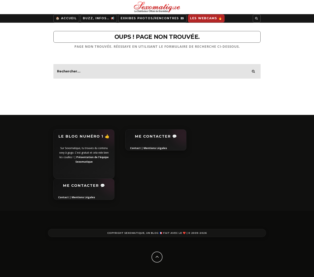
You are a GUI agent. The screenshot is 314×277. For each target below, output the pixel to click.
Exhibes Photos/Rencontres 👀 (152, 18)
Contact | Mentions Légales (76, 197)
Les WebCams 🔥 (206, 18)
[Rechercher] (257, 18)
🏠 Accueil (66, 18)
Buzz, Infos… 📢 (99, 18)
